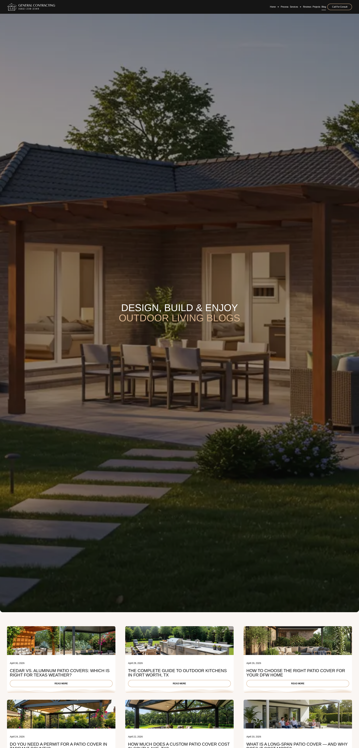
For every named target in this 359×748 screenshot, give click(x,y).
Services (294, 7)
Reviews (307, 7)
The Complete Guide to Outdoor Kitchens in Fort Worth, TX (177, 672)
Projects (316, 7)
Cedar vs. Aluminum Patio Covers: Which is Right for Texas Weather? (60, 672)
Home (273, 7)
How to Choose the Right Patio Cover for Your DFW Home (295, 672)
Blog (324, 7)
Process (284, 7)
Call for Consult (339, 7)
